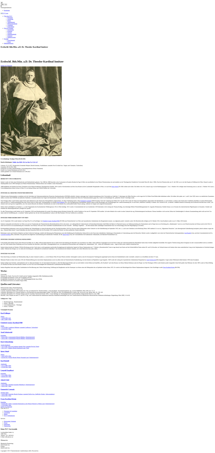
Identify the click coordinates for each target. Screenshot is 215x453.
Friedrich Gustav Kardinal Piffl (51, 221)
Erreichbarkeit (11, 40)
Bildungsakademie (12, 23)
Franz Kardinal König (169, 267)
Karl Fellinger (61, 202)
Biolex (9, 20)
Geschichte (10, 19)
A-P (36, 162)
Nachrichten (10, 29)
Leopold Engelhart (6, 234)
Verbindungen (11, 22)
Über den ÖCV (8, 16)
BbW (20, 162)
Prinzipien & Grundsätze (10, 411)
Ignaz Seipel (115, 186)
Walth (14, 162)
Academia (10, 25)
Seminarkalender (11, 34)
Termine (9, 33)
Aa (26, 162)
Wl (24, 162)
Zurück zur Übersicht (6, 65)
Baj (29, 162)
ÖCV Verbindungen (9, 415)
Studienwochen (11, 37)
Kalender (9, 31)
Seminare (9, 36)
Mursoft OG (42, 451)
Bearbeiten (7, 10)
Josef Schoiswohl (151, 260)
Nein (2, 4)
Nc (31, 162)
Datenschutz (7, 426)
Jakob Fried (66, 234)
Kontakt (6, 39)
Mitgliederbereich (8, 43)
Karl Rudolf (188, 233)
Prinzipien (10, 17)
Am (18, 162)
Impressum (7, 424)
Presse (9, 42)
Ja (5, 4)
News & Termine (8, 28)
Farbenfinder (10, 26)
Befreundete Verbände (10, 421)
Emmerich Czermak (85, 201)
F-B (34, 162)
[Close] (2, 3)
